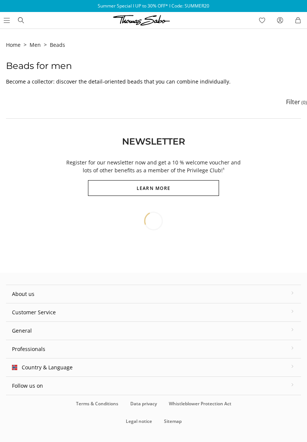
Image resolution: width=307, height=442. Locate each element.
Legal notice (139, 421)
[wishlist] (262, 20)
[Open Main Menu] (6, 20)
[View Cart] (298, 20)
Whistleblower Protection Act (200, 403)
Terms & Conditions (97, 403)
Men (35, 44)
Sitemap (173, 421)
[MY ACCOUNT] (280, 20)
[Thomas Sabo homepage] (21, 20)
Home (13, 44)
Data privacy (143, 403)
